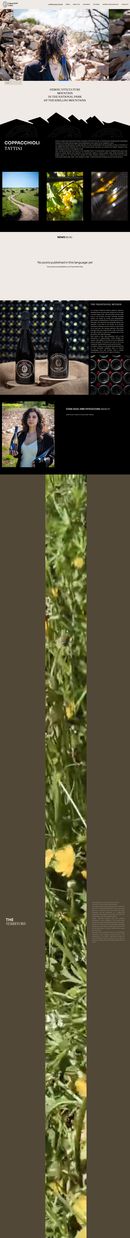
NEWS (64, 237)
